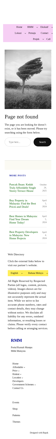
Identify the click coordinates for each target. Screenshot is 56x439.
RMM (16, 340)
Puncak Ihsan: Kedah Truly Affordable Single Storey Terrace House (22, 187)
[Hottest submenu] (20, 374)
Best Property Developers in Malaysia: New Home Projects (23, 235)
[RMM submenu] (37, 27)
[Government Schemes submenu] (35, 384)
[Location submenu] (22, 378)
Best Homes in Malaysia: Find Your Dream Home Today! (23, 219)
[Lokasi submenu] (25, 33)
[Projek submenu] (43, 39)
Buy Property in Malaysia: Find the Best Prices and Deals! (22, 203)
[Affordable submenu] (24, 367)
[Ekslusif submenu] (52, 27)
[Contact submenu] (52, 33)
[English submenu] (22, 273)
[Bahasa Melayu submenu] (47, 273)
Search (42, 142)
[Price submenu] (19, 371)
